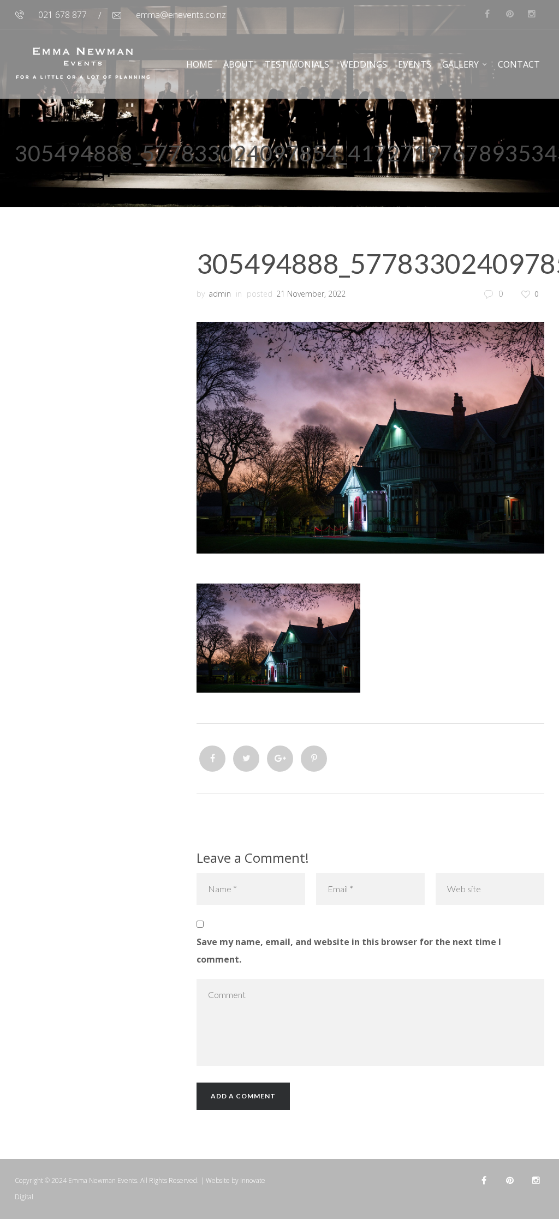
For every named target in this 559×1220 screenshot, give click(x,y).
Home (199, 64)
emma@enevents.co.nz (181, 15)
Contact (519, 64)
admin (220, 294)
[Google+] (280, 759)
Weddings (363, 64)
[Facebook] (212, 759)
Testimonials (297, 64)
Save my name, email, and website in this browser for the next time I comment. (349, 950)
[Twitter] (246, 759)
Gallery (460, 64)
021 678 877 (62, 15)
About (238, 64)
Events (414, 64)
